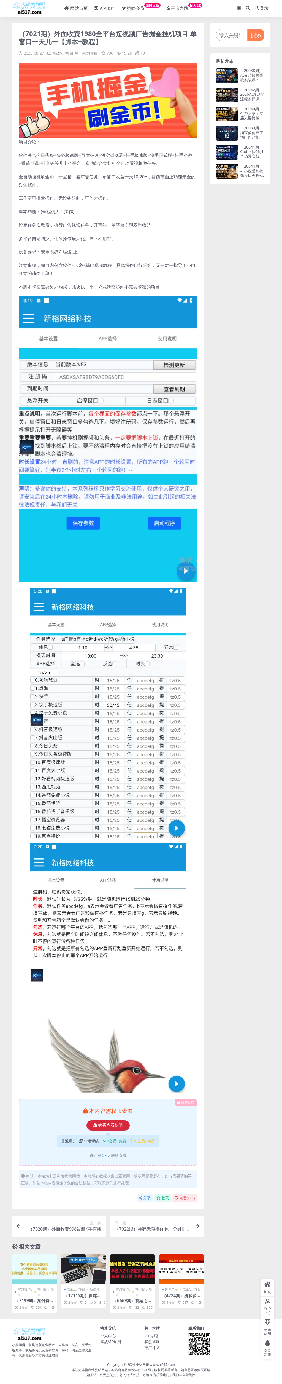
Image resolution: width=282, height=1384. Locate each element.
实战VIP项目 (63, 53)
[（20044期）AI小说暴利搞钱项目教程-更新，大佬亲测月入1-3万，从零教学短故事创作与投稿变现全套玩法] (227, 171)
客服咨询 (152, 1341)
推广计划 (152, 1347)
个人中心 (108, 1336)
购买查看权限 (110, 1125)
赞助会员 (143, 7)
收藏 (165, 1198)
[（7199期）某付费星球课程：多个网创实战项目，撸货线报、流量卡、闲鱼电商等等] (34, 1269)
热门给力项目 (86, 53)
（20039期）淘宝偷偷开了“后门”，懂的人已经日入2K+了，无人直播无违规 (252, 139)
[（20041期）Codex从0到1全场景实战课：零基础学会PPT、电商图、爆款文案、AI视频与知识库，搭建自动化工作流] (227, 152)
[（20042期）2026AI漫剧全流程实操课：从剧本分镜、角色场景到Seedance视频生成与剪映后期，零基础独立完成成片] (227, 95)
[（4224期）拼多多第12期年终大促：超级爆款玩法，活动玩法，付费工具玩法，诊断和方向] (181, 1269)
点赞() (187, 1198)
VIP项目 (107, 8)
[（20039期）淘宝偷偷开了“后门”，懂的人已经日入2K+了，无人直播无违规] (227, 133)
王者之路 (186, 7)
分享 (146, 1198)
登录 (264, 8)
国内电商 (171, 1289)
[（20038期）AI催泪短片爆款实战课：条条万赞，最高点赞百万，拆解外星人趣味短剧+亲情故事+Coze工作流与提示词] (227, 75)
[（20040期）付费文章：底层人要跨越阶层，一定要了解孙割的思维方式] (227, 114)
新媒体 (95, 1289)
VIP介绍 (151, 1336)
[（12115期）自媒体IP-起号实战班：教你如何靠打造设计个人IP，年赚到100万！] (83, 1269)
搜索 (256, 35)
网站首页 (79, 8)
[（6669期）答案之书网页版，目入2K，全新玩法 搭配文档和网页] (132, 1269)
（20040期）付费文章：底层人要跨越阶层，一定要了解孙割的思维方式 (251, 120)
